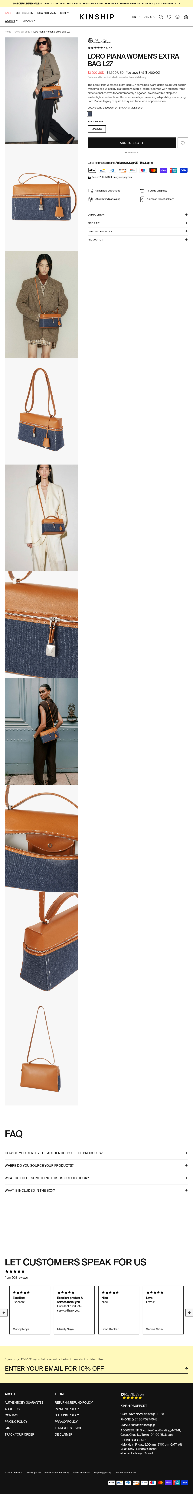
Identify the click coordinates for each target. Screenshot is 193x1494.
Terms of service (81, 1472)
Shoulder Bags (22, 31)
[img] (96, 1271)
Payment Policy (67, 1409)
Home (8, 31)
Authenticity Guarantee (24, 1403)
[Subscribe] (186, 1369)
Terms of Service (68, 1428)
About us (12, 1409)
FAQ (8, 1428)
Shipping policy (102, 1472)
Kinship (18, 1472)
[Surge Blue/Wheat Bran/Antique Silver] (90, 114)
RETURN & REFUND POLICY (74, 1403)
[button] (161, 17)
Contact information (125, 1472)
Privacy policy (33, 1472)
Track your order (19, 1435)
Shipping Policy (67, 1415)
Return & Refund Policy (56, 1472)
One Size (97, 129)
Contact (12, 1415)
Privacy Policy (66, 1422)
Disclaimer (63, 1435)
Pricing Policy (16, 1422)
